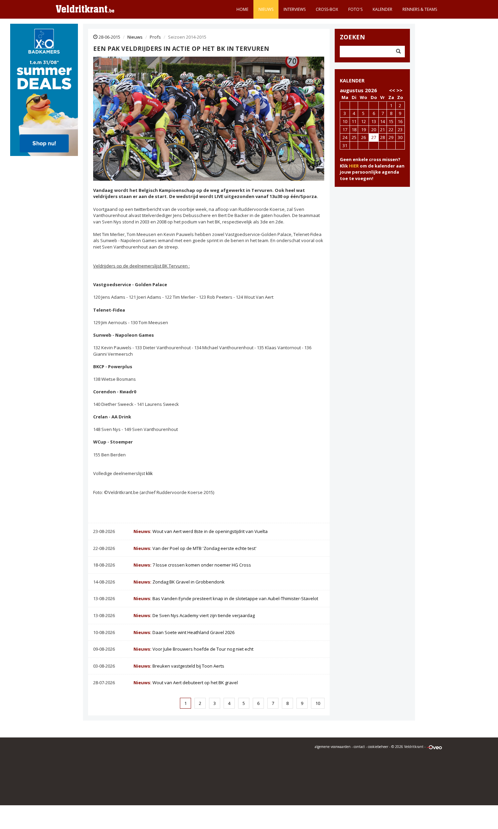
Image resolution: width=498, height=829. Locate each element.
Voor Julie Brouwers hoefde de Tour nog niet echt (193, 649)
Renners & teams (419, 9)
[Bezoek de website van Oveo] (434, 746)
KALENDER (352, 80)
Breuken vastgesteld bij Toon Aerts (178, 666)
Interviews (295, 9)
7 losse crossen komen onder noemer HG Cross (192, 565)
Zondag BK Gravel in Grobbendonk (179, 582)
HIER (354, 166)
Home (242, 9)
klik (149, 473)
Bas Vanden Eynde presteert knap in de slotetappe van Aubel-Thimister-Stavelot (225, 598)
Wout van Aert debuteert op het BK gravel (185, 682)
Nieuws (265, 9)
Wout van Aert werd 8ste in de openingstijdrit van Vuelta (200, 531)
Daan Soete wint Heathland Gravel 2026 (183, 632)
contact (359, 746)
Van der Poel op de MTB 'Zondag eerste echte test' (194, 548)
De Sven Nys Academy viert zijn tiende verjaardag (194, 615)
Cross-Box (327, 9)
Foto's (355, 9)
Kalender (382, 9)
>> (399, 90)
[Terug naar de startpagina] (85, 8)
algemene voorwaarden (333, 746)
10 (317, 703)
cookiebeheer (378, 746)
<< (392, 90)
